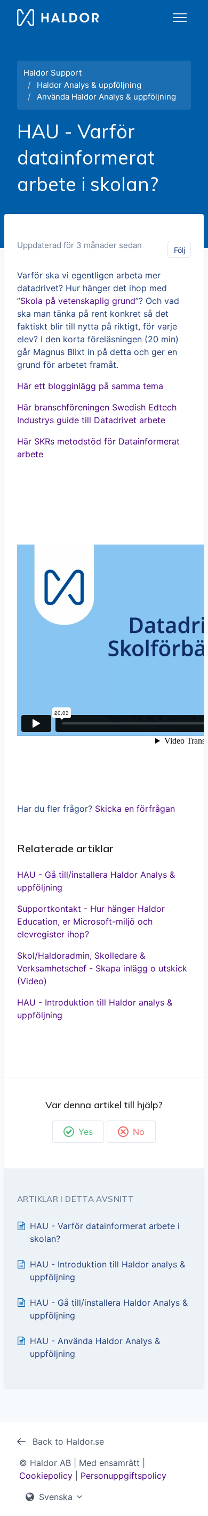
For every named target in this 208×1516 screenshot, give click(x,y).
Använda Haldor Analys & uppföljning (106, 97)
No (139, 1131)
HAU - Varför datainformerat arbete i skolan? (105, 1232)
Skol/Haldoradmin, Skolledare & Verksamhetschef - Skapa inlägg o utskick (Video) (102, 968)
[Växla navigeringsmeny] (180, 18)
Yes (85, 1131)
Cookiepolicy (46, 1475)
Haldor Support (52, 73)
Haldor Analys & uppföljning (89, 85)
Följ (179, 249)
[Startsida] (58, 17)
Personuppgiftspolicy (123, 1475)
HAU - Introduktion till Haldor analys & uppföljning (94, 1008)
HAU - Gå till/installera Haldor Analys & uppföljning (96, 881)
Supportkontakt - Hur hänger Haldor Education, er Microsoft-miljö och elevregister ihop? (91, 921)
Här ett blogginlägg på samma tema (90, 386)
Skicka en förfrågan (135, 808)
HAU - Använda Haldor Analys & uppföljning (95, 1347)
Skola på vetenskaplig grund (77, 300)
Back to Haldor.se (67, 1441)
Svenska (55, 1497)
